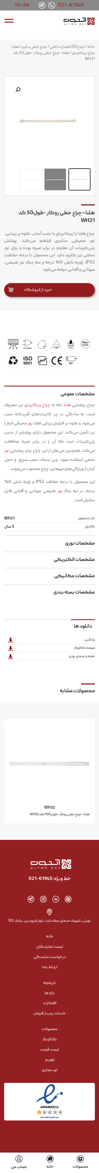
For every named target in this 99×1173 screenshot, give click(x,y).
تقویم (50, 1060)
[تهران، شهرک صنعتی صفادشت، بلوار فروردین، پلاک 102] (49, 912)
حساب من (19, 1167)
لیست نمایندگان (49, 947)
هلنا (67, 405)
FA (17, 5)
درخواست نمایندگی (50, 957)
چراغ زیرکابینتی (37, 405)
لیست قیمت (49, 1050)
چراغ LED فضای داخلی (67, 47)
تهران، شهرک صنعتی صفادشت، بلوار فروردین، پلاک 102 (49, 921)
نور (30, 423)
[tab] (49, 392)
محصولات (80, 1167)
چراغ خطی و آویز (34, 47)
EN (26, 5)
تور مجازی (49, 1070)
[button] (18, 90)
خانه (91, 47)
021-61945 (71, 5)
